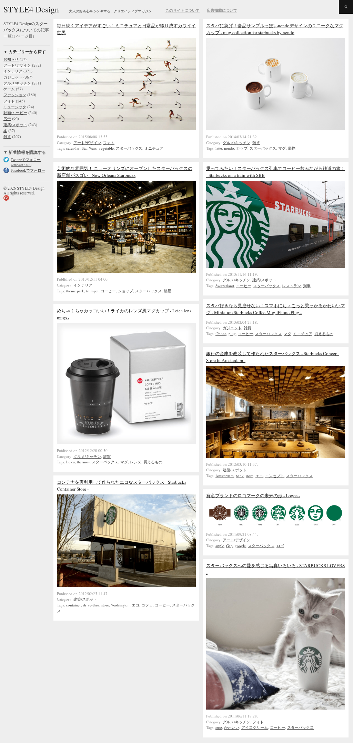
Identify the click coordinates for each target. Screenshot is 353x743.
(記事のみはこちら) (21, 165)
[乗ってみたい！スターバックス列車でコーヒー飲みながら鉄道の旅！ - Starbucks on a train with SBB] (275, 266)
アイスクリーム (254, 727)
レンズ (135, 461)
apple (219, 545)
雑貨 (7, 136)
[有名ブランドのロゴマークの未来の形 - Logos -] (275, 526)
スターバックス (129, 148)
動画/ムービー (15, 112)
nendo (229, 148)
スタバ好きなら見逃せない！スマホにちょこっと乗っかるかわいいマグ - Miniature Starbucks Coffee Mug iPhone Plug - (275, 308)
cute (218, 727)
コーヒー (108, 290)
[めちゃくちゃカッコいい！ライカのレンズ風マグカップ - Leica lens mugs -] (126, 442)
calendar (73, 148)
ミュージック (14, 106)
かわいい (231, 727)
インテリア (12, 70)
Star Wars (89, 148)
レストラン (291, 285)
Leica (70, 461)
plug (232, 333)
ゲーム (9, 88)
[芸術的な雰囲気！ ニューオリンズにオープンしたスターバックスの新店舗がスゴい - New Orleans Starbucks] (126, 271)
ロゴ (280, 545)
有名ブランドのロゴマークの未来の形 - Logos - (253, 495)
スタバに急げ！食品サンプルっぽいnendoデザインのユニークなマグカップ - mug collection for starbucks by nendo (274, 29)
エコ (259, 475)
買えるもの (323, 333)
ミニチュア (153, 148)
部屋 (167, 290)
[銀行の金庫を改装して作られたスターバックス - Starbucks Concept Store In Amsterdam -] (275, 456)
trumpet (92, 290)
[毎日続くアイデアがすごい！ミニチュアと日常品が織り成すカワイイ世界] (126, 128)
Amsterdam (224, 475)
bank (240, 475)
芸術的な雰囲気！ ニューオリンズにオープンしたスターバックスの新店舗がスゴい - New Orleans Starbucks (124, 171)
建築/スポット (15, 124)
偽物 (291, 148)
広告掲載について (222, 10)
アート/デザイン (17, 65)
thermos (83, 461)
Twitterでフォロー (26, 159)
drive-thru (91, 605)
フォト (9, 100)
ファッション (14, 94)
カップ (242, 148)
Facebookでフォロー (28, 170)
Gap (229, 545)
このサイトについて (182, 10)
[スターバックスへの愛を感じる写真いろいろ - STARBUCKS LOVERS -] (275, 708)
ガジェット (12, 77)
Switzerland (224, 285)
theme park (75, 290)
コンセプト (274, 475)
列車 (307, 285)
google (240, 545)
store (249, 475)
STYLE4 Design (31, 9)
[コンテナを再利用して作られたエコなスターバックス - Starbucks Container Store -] (126, 585)
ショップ (125, 290)
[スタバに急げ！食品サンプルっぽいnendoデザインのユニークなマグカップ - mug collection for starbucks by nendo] (275, 128)
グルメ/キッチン (17, 83)
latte (218, 148)
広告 (7, 118)
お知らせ (11, 59)
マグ (282, 148)
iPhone (220, 333)
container (73, 605)
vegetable (106, 148)
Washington (120, 605)
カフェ (147, 605)
